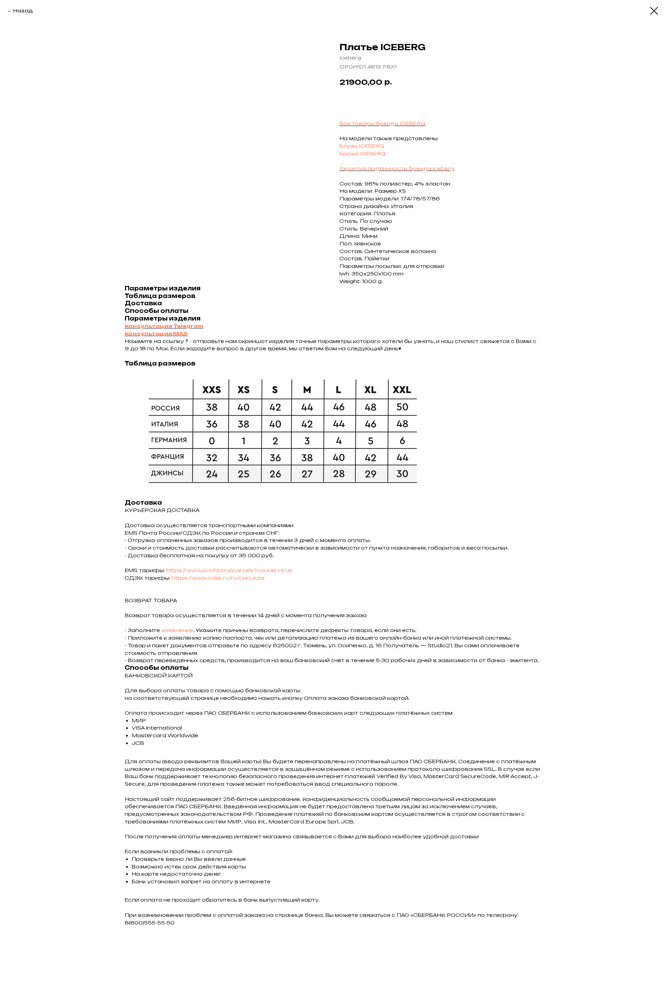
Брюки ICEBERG (362, 153)
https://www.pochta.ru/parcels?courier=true (229, 570)
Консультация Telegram (164, 326)
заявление (177, 630)
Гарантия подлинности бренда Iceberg (396, 168)
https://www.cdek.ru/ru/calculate (218, 578)
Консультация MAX (156, 333)
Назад (23, 10)
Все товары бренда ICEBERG (382, 123)
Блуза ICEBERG (361, 146)
